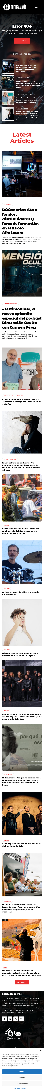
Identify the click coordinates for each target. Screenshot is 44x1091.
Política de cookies (20, 1088)
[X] (15, 1018)
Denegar (22, 1078)
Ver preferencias (22, 1083)
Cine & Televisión (23, 108)
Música (6, 711)
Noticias (7, 588)
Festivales (20, 62)
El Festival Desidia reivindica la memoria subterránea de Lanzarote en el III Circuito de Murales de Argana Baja (21, 973)
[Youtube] (21, 1018)
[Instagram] (10, 1018)
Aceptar (22, 1072)
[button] (41, 1050)
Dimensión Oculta (23, 77)
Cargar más (21, 982)
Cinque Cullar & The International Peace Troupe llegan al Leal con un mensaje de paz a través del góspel (22, 716)
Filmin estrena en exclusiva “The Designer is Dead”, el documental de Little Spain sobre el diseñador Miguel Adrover (27, 115)
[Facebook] (4, 1018)
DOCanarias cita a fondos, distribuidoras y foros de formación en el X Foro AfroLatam (26, 68)
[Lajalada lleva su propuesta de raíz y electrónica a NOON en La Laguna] (22, 622)
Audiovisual (8, 774)
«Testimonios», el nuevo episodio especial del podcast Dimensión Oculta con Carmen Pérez (28, 84)
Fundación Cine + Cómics (25, 94)
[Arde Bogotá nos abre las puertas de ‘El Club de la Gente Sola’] (22, 812)
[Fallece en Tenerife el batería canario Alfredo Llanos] (22, 561)
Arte (5, 967)
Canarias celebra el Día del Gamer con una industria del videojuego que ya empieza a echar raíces (20, 531)
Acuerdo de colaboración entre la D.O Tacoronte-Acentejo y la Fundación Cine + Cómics (28, 100)
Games (6, 525)
